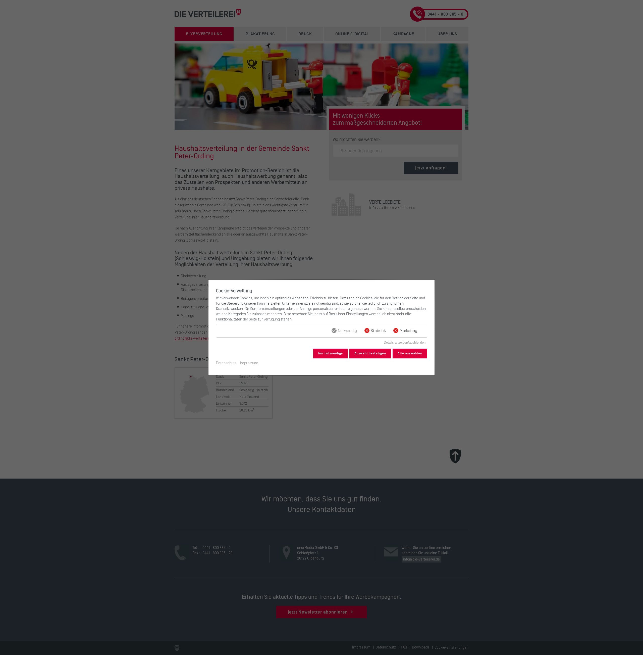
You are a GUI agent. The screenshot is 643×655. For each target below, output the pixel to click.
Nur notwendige (330, 353)
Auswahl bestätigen (370, 353)
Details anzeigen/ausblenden (404, 342)
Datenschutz (226, 363)
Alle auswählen (410, 353)
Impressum (249, 363)
